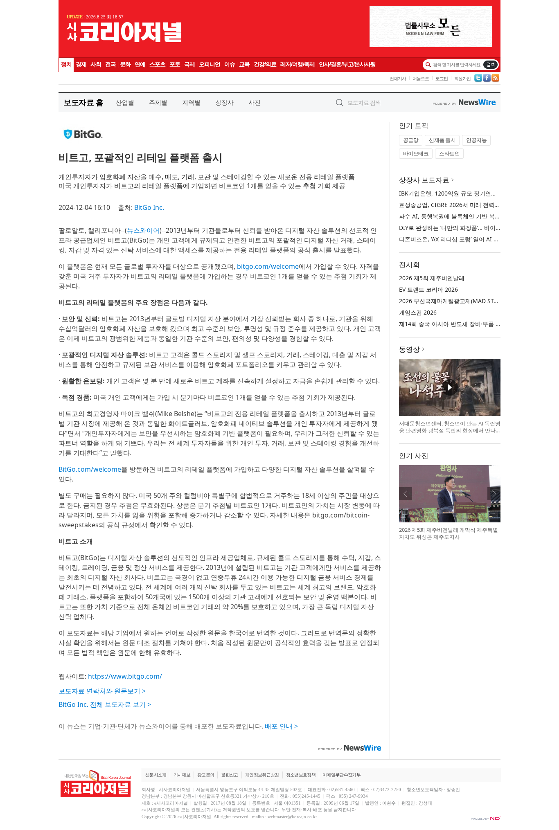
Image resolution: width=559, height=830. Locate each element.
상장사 (224, 102)
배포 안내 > (281, 726)
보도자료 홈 (83, 102)
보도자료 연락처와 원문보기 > (102, 690)
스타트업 (449, 153)
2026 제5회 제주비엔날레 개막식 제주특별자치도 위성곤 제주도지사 (448, 533)
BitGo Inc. (149, 207)
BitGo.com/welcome (90, 469)
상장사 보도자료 (424, 179)
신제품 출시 (442, 140)
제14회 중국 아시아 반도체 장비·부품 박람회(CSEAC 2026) (473, 324)
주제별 (158, 102)
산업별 (125, 102)
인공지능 (476, 140)
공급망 (411, 140)
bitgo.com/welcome (268, 266)
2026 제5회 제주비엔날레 (431, 278)
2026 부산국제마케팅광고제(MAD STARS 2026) (460, 301)
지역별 (191, 102)
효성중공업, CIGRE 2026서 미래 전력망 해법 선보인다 (468, 205)
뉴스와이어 (143, 230)
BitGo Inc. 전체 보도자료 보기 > (105, 704)
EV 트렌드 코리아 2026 (428, 289)
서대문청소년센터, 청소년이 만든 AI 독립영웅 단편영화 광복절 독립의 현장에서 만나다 (449, 430)
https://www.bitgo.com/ (125, 676)
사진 (254, 102)
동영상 (409, 349)
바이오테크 (416, 153)
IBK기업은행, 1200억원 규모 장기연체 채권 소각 (461, 193)
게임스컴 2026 (418, 312)
